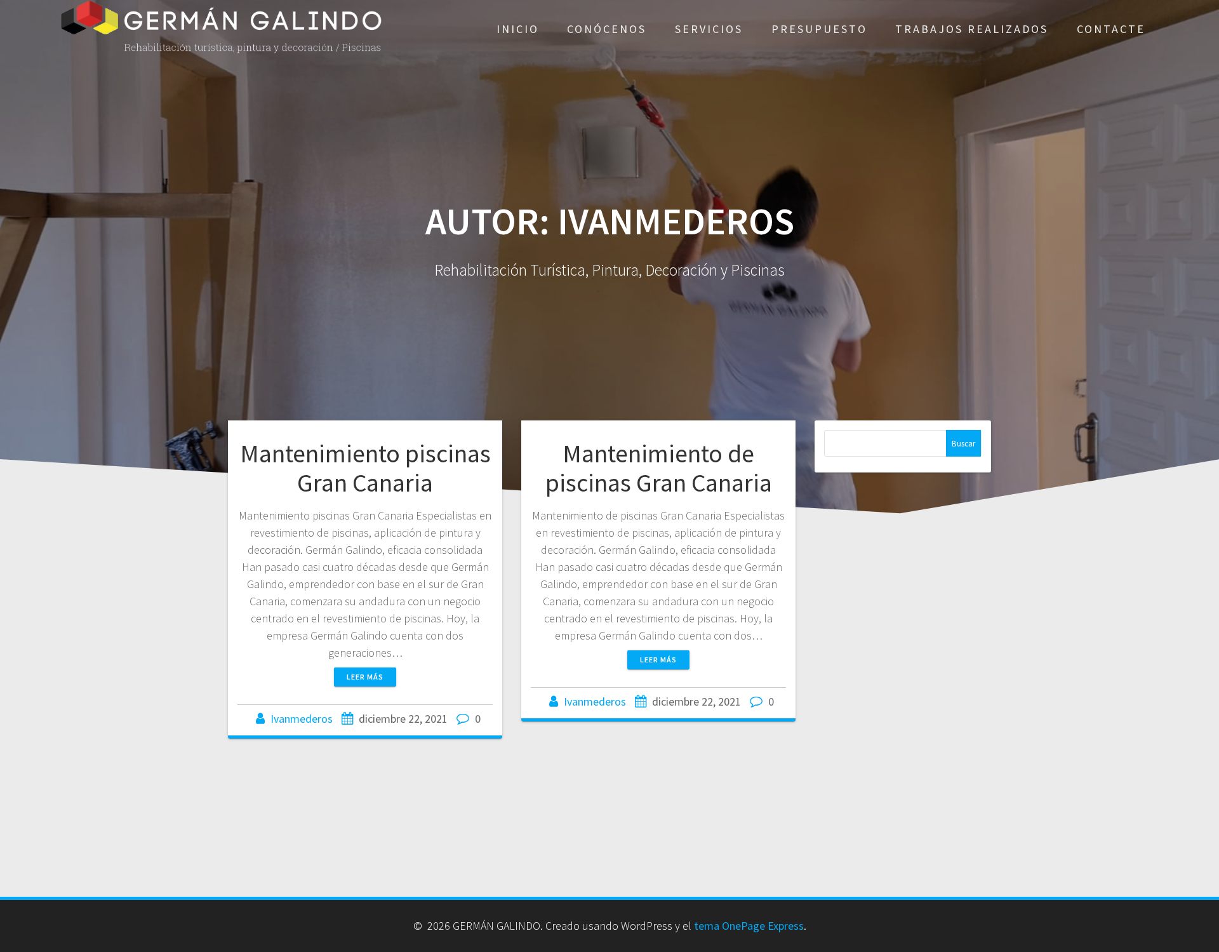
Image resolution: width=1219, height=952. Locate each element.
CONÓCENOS (606, 29)
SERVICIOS (709, 29)
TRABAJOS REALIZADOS (971, 29)
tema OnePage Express (749, 925)
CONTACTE (1111, 29)
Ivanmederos (301, 718)
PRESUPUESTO (819, 29)
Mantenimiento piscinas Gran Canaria (365, 468)
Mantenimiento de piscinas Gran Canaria (658, 468)
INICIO (517, 29)
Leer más (365, 676)
